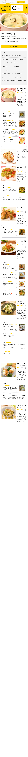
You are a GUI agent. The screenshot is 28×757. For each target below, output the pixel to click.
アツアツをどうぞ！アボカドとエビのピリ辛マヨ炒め (13, 70)
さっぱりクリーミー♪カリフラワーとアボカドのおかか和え (14, 81)
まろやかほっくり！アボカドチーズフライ (11, 66)
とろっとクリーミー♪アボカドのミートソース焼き (12, 59)
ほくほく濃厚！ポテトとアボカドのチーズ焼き (11, 55)
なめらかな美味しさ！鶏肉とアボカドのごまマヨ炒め (13, 62)
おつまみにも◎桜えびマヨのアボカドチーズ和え (12, 73)
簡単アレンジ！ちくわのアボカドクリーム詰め (11, 77)
